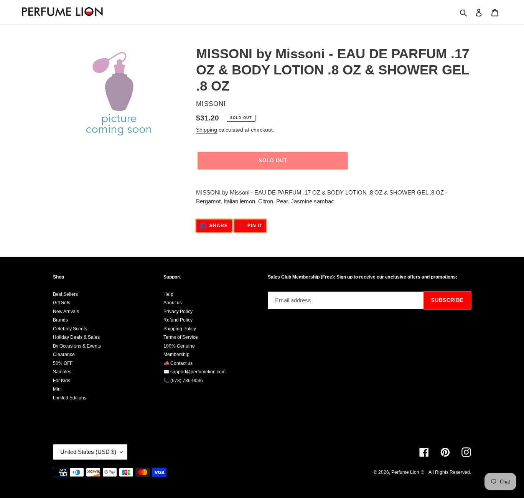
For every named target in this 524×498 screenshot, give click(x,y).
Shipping (206, 130)
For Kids (61, 380)
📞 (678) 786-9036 (183, 380)
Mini (57, 389)
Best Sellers (65, 294)
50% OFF (63, 363)
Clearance (64, 354)
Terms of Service (180, 337)
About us (172, 302)
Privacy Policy (178, 311)
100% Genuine (179, 346)
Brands (60, 320)
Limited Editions (69, 398)
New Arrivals (66, 311)
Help (168, 294)
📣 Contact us (178, 363)
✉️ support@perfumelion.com (194, 371)
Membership (176, 354)
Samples (62, 371)
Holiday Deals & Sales (76, 337)
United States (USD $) (88, 452)
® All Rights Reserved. (446, 472)
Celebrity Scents (70, 328)
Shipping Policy (179, 328)
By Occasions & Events (77, 346)
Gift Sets (61, 302)
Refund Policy (178, 320)
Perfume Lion (405, 472)
